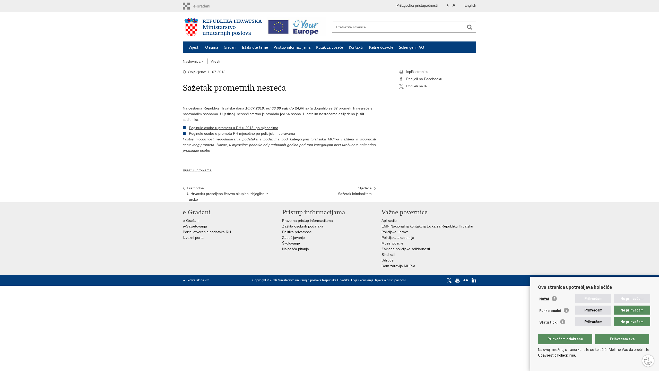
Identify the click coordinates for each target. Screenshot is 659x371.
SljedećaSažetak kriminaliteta (355, 191)
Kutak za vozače (329, 47)
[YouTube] (457, 280)
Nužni (544, 299)
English (470, 5)
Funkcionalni (550, 311)
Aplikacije (389, 220)
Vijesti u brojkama (197, 170)
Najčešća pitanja (295, 249)
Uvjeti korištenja (362, 280)
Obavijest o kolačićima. (557, 355)
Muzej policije (392, 243)
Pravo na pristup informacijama (307, 220)
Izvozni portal (193, 237)
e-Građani (191, 220)
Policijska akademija (397, 237)
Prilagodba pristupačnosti (417, 5)
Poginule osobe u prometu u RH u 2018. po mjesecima (233, 128)
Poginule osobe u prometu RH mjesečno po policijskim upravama (242, 133)
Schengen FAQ (411, 47)
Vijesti (194, 47)
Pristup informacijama (292, 47)
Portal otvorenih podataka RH (207, 232)
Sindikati (388, 254)
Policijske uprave (395, 232)
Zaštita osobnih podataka (302, 226)
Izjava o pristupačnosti (390, 280)
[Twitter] (449, 280)
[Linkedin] (474, 280)
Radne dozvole (381, 47)
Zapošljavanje (293, 237)
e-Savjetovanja (195, 226)
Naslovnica (192, 61)
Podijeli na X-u (418, 86)
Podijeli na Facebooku (424, 79)
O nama (211, 47)
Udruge (387, 260)
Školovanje (291, 243)
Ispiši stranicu (417, 72)
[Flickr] (465, 280)
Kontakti (356, 47)
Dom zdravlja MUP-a (398, 266)
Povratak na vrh (198, 280)
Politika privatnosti (296, 232)
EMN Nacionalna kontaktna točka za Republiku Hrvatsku (427, 226)
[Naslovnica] (223, 27)
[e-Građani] (205, 6)
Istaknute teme (255, 47)
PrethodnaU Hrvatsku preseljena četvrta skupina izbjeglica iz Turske (227, 193)
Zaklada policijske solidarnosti (405, 249)
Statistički (548, 322)
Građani (230, 47)
